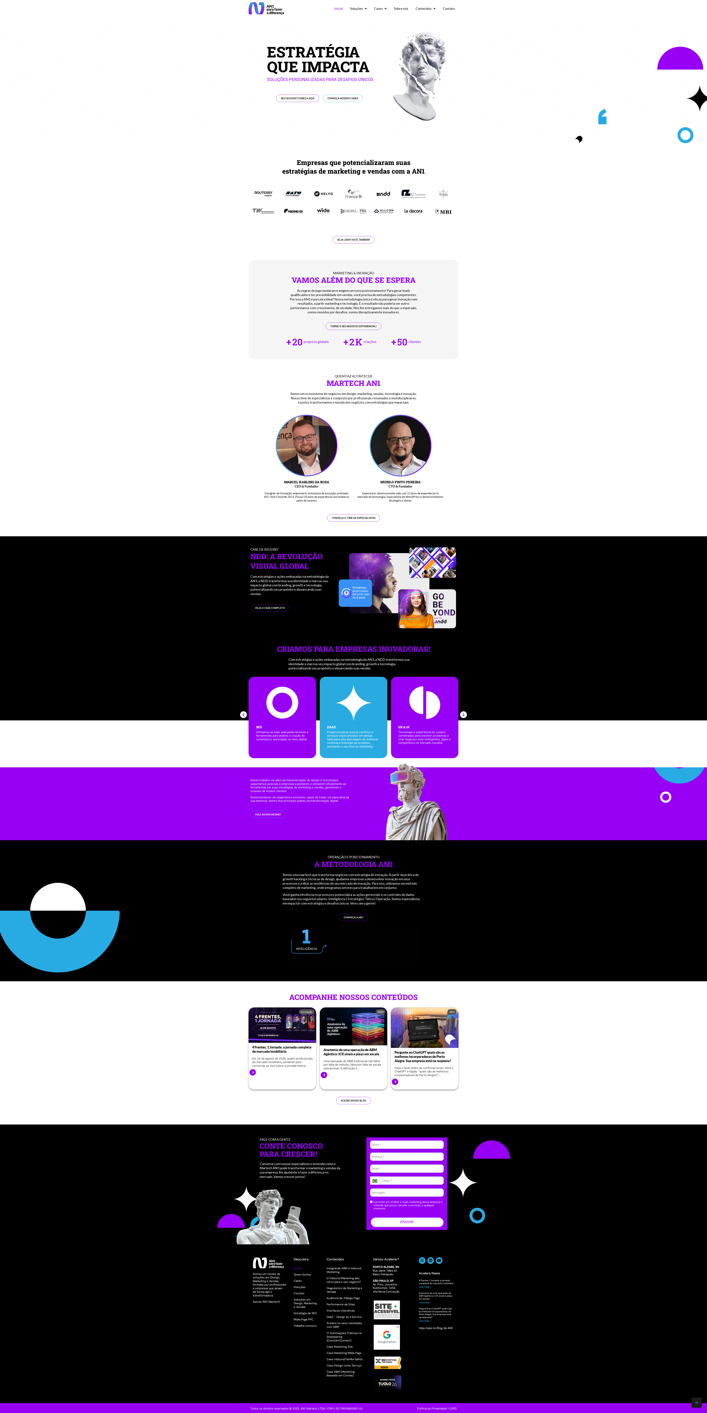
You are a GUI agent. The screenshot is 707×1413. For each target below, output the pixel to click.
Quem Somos (302, 1274)
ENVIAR (407, 1222)
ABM (380, 1012)
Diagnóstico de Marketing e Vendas (344, 1290)
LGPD (453, 1408)
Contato (449, 8)
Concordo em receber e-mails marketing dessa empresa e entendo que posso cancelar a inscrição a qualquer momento (407, 1205)
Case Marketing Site (340, 1347)
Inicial (338, 8)
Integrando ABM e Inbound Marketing (344, 1270)
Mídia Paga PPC (303, 1319)
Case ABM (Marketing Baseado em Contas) (341, 1373)
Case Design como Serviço (344, 1365)
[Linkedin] (430, 1260)
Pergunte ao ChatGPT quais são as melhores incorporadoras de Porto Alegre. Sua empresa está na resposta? (423, 1056)
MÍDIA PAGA (407, 727)
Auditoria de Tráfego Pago (343, 1298)
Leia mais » (425, 1286)
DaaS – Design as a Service (344, 1317)
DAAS (260, 727)
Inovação (306, 1012)
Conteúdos (424, 8)
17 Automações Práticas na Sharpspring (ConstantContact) (344, 1336)
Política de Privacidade (432, 1408)
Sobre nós (401, 8)
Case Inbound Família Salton (345, 1359)
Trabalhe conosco (305, 1326)
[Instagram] (422, 1260)
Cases (378, 8)
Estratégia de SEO (305, 1313)
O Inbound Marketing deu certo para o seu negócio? (344, 1280)
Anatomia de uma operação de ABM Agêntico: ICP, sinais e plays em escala (351, 1052)
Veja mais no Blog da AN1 (436, 1328)
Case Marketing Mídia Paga (344, 1353)
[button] (243, 714)
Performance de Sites (341, 1304)
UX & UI (332, 727)
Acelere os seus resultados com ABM (344, 1325)
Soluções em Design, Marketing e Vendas (305, 1303)
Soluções (356, 8)
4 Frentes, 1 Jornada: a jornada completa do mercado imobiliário (282, 1049)
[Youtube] (439, 1260)
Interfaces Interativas (341, 1310)
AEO (452, 1012)
